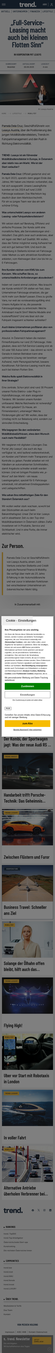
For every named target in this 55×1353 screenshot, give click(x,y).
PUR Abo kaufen (27, 723)
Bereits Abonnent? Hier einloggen (27, 730)
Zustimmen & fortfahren (27, 686)
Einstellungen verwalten (27, 694)
